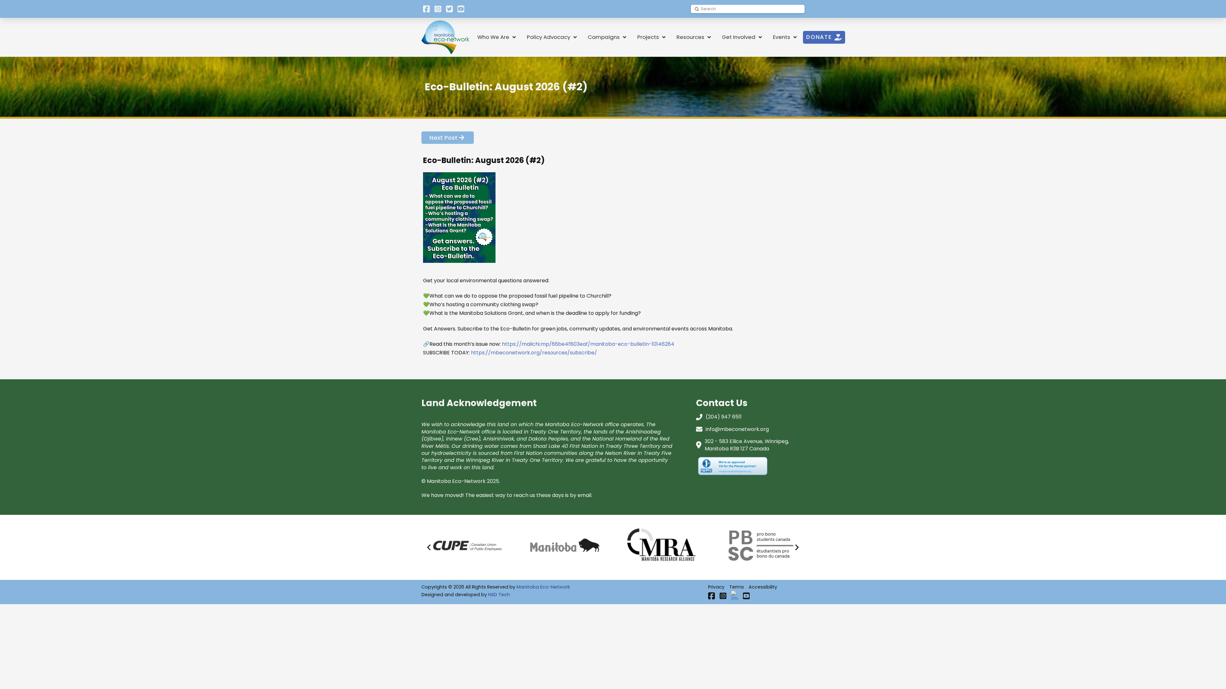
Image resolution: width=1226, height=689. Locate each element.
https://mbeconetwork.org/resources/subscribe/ (533, 352)
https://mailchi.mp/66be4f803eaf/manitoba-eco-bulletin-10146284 (588, 344)
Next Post (443, 138)
